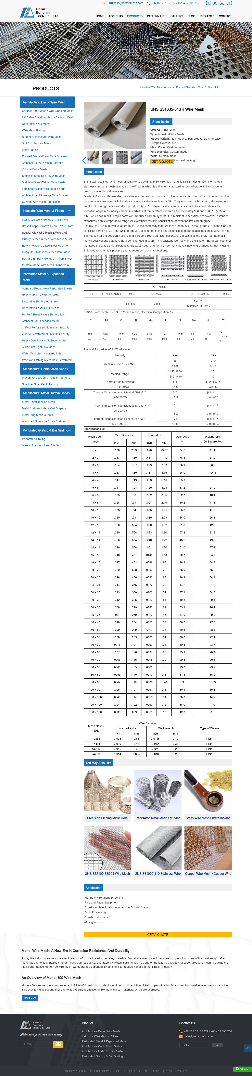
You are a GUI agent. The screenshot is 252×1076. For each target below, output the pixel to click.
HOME (100, 16)
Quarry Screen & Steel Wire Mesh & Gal (47, 239)
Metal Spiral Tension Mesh (38, 402)
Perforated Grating (33, 439)
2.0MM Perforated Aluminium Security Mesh (45, 334)
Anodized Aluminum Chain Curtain (43, 421)
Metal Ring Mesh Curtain (37, 414)
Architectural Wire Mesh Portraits (42, 162)
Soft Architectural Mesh (36, 143)
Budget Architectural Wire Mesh (41, 136)
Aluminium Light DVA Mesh (39, 347)
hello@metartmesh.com (128, 3)
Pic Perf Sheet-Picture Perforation (43, 314)
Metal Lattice (30, 149)
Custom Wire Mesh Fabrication (41, 201)
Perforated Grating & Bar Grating (45, 430)
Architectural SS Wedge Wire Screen (45, 195)
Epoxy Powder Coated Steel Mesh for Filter (45, 246)
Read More (30, 997)
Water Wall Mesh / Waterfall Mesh (43, 353)
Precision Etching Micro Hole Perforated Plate (47, 360)
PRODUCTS (135, 16)
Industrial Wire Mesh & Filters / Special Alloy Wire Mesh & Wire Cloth (179, 87)
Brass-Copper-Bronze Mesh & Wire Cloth (47, 226)
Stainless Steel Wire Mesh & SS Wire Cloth (45, 220)
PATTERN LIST (156, 16)
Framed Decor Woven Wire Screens (44, 156)
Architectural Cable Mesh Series (45, 369)
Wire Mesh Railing (33, 130)
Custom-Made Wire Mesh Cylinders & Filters (45, 265)
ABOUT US (116, 16)
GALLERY (176, 16)
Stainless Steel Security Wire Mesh (43, 175)
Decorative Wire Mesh (36, 123)
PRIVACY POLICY (176, 1071)
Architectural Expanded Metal (40, 321)
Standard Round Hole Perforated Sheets (47, 288)
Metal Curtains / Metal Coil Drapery (44, 408)
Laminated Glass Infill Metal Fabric (43, 188)
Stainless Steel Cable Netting (40, 384)
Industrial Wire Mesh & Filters (43, 210)
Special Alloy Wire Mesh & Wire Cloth (45, 232)
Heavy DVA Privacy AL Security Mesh (45, 340)
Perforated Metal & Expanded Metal (43, 277)
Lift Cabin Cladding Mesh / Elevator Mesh (48, 117)
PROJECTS (207, 16)
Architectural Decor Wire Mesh (44, 102)
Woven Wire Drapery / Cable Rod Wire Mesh (46, 378)
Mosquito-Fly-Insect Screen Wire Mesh (46, 252)
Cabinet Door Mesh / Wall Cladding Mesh (47, 110)
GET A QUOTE (162, 161)
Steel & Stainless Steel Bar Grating (43, 445)
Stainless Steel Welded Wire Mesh (43, 182)
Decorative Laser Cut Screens (40, 308)
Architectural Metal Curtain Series (46, 393)
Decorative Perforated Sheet (39, 301)
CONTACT (225, 16)
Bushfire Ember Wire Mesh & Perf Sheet (47, 258)
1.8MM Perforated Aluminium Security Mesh (45, 328)
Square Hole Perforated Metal (40, 295)
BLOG (191, 16)
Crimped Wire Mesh (34, 169)
